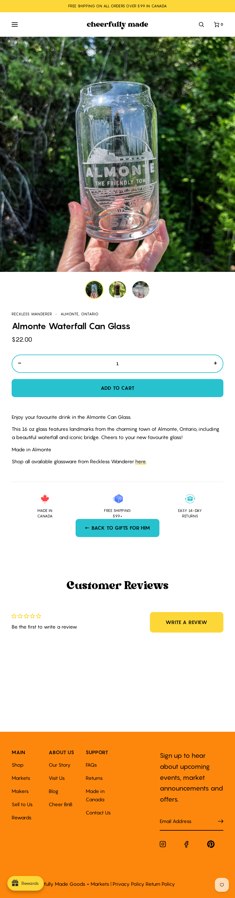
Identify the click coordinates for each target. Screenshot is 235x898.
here (140, 461)
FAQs (91, 765)
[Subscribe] (220, 821)
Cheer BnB (61, 804)
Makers (20, 791)
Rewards (22, 817)
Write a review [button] (186, 622)
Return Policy (160, 884)
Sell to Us (22, 804)
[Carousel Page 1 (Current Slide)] (94, 289)
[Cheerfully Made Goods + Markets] (117, 25)
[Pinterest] (211, 845)
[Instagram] (163, 845)
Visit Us (57, 778)
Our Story (60, 765)
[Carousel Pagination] (117, 289)
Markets (21, 778)
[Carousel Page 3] (141, 289)
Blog (53, 791)
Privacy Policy (128, 884)
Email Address (172, 815)
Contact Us (98, 813)
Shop (18, 765)
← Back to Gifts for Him (117, 528)
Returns (94, 778)
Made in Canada (95, 795)
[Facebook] (186, 845)
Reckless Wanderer (32, 314)
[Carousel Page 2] (117, 289)
